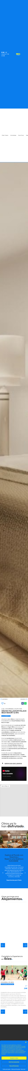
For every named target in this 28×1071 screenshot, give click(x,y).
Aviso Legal (23, 1069)
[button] (26, 1042)
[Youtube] (3, 52)
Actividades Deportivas (7, 984)
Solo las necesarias (14, 1062)
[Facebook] (1, 52)
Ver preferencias (14, 1066)
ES (4, 55)
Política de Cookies (6, 1069)
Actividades (13, 135)
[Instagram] (4, 52)
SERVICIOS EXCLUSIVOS (13, 763)
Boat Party (21, 135)
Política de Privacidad (15, 1069)
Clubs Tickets (5, 135)
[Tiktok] (6, 52)
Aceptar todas (14, 1058)
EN (2, 55)
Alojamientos (6, 716)
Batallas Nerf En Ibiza (8, 982)
